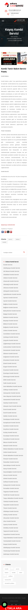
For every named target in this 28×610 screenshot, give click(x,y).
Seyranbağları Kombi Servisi (12, 472)
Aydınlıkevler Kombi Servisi (12, 294)
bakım (17, 239)
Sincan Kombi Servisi (10, 475)
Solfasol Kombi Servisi (10, 482)
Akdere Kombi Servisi (10, 278)
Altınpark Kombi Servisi (11, 291)
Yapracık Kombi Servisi (10, 531)
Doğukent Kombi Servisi (11, 357)
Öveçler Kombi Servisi (10, 459)
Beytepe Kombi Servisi (10, 320)
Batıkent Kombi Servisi (10, 317)
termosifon (8, 579)
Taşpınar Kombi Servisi (10, 491)
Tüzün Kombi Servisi (10, 508)
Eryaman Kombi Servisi (10, 370)
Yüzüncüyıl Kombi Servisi (11, 551)
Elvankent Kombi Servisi (11, 360)
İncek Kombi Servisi (9, 409)
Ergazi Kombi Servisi (10, 366)
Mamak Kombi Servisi (10, 445)
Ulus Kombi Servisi (9, 521)
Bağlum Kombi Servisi (10, 307)
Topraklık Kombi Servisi (11, 505)
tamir (20, 572)
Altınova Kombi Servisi (10, 288)
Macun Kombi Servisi (10, 442)
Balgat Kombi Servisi (10, 314)
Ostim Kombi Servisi (10, 452)
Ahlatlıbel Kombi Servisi (11, 274)
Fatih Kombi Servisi (9, 383)
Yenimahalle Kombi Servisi (11, 541)
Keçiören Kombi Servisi (10, 429)
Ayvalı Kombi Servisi (10, 301)
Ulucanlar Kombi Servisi (11, 518)
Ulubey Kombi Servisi (10, 514)
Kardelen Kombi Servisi (10, 426)
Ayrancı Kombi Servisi (10, 297)
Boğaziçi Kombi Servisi (10, 327)
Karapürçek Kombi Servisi (11, 422)
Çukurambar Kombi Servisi (12, 347)
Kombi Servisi (7, 264)
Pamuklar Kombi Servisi (11, 462)
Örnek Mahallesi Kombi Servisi (13, 455)
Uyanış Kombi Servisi (10, 524)
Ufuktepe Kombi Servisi (10, 511)
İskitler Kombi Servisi (10, 416)
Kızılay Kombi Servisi (10, 432)
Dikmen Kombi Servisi (10, 353)
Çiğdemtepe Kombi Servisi (11, 343)
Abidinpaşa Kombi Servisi (11, 268)
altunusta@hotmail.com (15, 10)
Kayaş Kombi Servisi (10, 544)
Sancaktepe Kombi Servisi (11, 465)
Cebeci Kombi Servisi (10, 330)
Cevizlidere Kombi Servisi (11, 334)
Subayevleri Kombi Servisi (11, 485)
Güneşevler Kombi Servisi (11, 393)
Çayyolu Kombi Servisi (10, 340)
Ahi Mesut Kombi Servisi (11, 271)
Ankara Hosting (14, 601)
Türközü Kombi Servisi (10, 501)
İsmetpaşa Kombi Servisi (11, 419)
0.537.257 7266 (21, 20)
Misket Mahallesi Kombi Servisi (13, 449)
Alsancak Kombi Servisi (11, 281)
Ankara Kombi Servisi (14, 38)
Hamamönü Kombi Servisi (11, 399)
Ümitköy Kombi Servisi (10, 528)
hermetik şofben (9, 583)
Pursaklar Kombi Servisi (11, 488)
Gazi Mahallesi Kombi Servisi (12, 386)
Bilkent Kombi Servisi (10, 324)
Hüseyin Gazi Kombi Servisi (12, 406)
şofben (11, 576)
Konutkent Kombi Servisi (11, 439)
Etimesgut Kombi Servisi (11, 376)
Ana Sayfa (14, 36)
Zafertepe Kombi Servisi (11, 554)
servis (10, 239)
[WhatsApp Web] (4, 604)
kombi (4, 242)
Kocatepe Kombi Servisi (11, 436)
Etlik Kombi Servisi (9, 380)
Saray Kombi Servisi (9, 468)
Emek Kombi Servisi (9, 363)
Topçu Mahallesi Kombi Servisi (13, 498)
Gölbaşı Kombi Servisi (10, 389)
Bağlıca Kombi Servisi (10, 304)
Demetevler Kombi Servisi (11, 350)
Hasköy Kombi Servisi (10, 403)
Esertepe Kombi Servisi (10, 373)
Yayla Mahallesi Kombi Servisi (13, 537)
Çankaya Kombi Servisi (10, 337)
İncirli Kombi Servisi (9, 412)
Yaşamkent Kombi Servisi (11, 534)
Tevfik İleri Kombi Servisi (11, 495)
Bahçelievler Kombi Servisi (12, 311)
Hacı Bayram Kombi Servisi (12, 396)
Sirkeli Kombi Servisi (10, 478)
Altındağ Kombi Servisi (10, 284)
